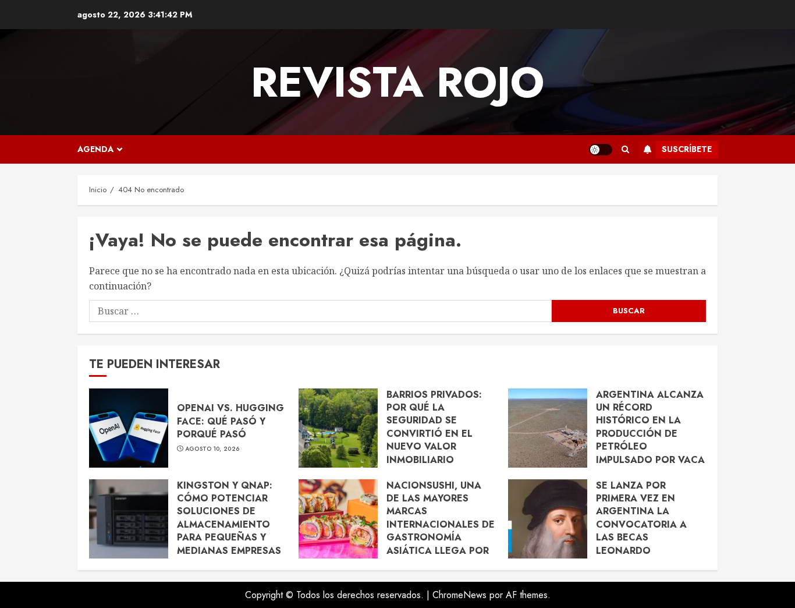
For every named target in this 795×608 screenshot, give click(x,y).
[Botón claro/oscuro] (600, 149)
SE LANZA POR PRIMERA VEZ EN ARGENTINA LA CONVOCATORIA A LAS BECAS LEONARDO (641, 518)
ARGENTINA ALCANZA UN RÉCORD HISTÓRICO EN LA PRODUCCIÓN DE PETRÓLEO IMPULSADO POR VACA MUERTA (650, 433)
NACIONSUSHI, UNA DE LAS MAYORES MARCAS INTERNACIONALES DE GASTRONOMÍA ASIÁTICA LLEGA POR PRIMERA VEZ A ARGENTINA (440, 531)
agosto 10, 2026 (212, 449)
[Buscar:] (320, 311)
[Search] (625, 150)
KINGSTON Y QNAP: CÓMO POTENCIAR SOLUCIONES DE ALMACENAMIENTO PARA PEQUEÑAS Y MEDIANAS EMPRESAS (229, 518)
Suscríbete (687, 149)
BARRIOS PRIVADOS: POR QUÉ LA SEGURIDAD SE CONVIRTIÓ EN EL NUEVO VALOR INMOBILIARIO (434, 427)
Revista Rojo (397, 82)
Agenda (95, 149)
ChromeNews (459, 595)
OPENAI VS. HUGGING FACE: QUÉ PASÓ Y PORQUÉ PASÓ (230, 421)
